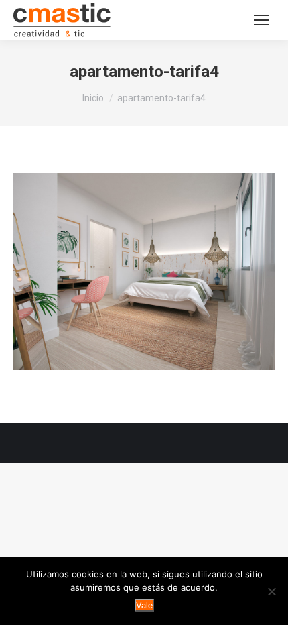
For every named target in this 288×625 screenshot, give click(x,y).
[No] (271, 591)
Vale (144, 605)
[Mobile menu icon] (261, 20)
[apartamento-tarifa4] (144, 271)
